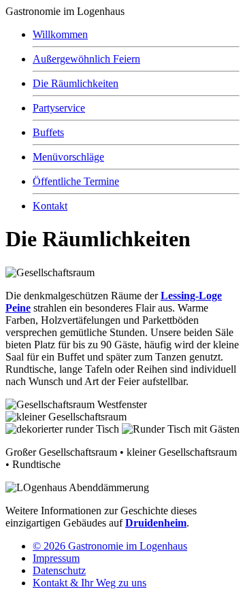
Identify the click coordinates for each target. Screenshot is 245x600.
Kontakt (50, 206)
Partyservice (59, 108)
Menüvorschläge (68, 157)
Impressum (56, 558)
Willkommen (60, 34)
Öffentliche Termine (76, 181)
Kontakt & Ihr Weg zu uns (89, 582)
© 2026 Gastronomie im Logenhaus (110, 546)
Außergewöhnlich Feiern (86, 59)
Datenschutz (59, 570)
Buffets (48, 132)
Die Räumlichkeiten (75, 83)
